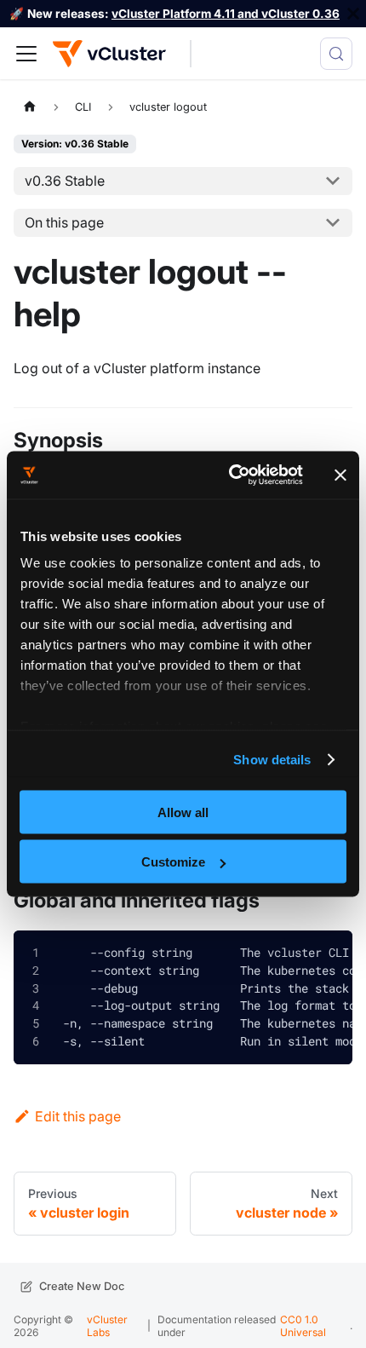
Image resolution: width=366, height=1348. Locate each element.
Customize (173, 862)
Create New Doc (81, 1286)
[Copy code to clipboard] (327, 956)
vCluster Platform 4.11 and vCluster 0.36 (226, 13)
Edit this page (78, 1116)
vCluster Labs (107, 1325)
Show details (272, 759)
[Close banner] (340, 475)
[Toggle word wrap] (288, 954)
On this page (64, 222)
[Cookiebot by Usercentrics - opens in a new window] (230, 475)
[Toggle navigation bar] (26, 53)
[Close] (353, 13)
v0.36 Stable (65, 180)
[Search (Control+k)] (336, 53)
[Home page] (30, 106)
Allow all (183, 811)
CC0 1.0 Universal (303, 1325)
